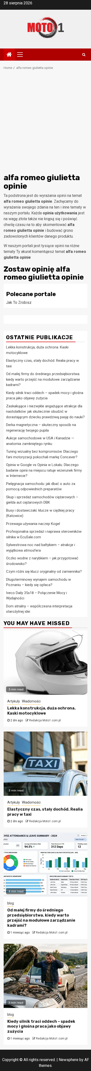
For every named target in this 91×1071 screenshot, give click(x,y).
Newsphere (68, 1059)
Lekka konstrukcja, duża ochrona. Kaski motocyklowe (41, 711)
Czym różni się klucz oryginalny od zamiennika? (44, 571)
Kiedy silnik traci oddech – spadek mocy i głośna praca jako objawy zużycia (41, 1026)
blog (10, 903)
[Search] (84, 54)
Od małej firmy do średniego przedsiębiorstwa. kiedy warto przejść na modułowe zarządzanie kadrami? (43, 379)
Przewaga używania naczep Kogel (33, 524)
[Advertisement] (45, 123)
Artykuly (13, 701)
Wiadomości (31, 701)
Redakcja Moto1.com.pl (45, 720)
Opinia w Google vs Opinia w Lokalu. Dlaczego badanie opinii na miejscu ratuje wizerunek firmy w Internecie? (44, 470)
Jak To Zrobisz (19, 302)
